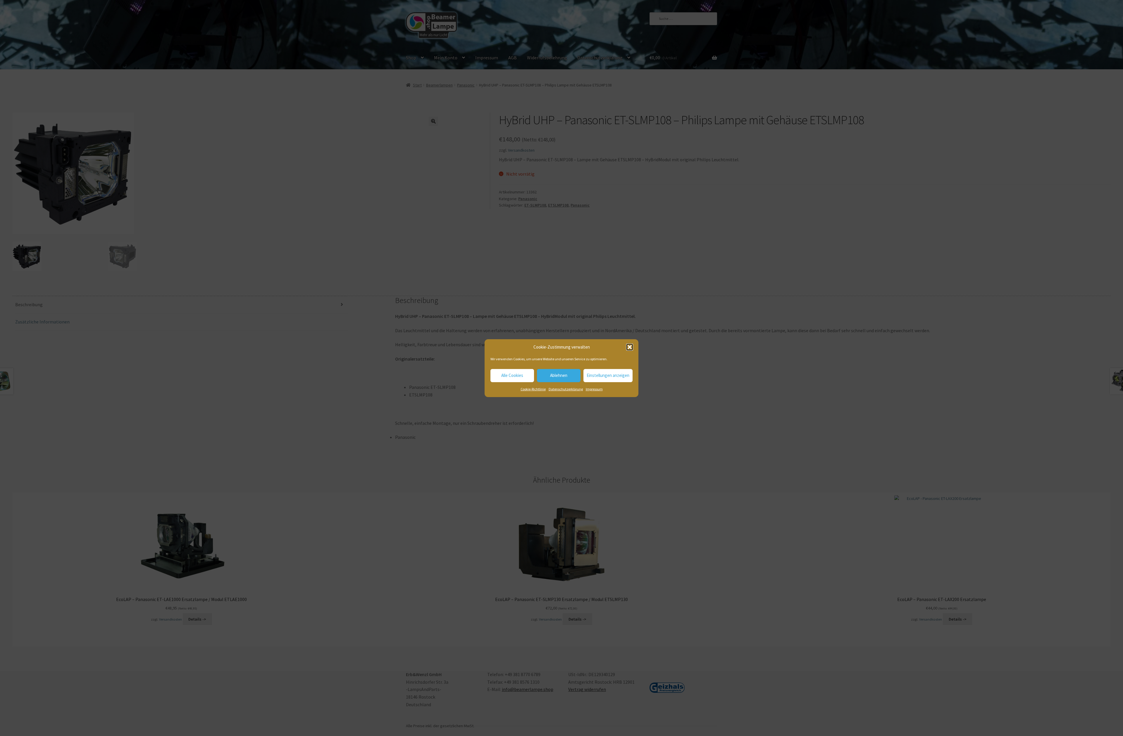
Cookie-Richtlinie (533, 389)
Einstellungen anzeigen (608, 375)
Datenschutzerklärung (566, 389)
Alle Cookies (512, 375)
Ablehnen (558, 375)
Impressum (594, 389)
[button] (630, 347)
